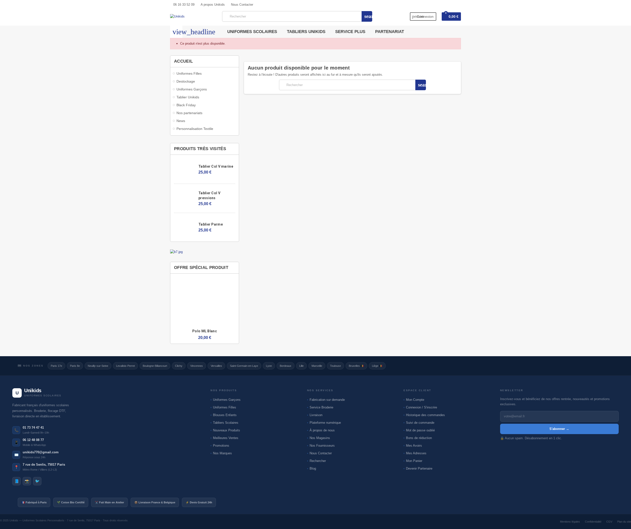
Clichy (178, 365)
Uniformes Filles (224, 407)
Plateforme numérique (325, 422)
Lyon (269, 365)
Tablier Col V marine (215, 166)
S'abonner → (559, 429)
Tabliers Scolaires (225, 422)
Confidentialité (593, 521)
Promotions (221, 445)
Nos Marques (222, 453)
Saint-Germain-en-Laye (244, 365)
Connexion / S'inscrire (421, 407)
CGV (609, 521)
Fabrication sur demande (327, 400)
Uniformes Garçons (227, 400)
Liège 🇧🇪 (377, 365)
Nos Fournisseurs (322, 445)
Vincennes (196, 365)
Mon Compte (415, 400)
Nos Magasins (320, 438)
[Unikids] (177, 16)
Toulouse (335, 365)
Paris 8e (75, 365)
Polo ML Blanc (204, 331)
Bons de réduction (419, 438)
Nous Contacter (321, 453)
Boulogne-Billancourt (155, 365)
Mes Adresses (416, 453)
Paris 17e (56, 365)
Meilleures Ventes (225, 438)
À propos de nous (322, 430)
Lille (301, 365)
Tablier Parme (210, 224)
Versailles (216, 365)
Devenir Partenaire (419, 468)
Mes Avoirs (414, 445)
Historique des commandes (425, 415)
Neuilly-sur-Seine (98, 365)
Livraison (316, 415)
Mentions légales (570, 521)
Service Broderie (321, 407)
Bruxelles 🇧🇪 (356, 365)
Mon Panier (414, 461)
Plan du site (624, 521)
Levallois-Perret (125, 365)
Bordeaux (285, 365)
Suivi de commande (420, 422)
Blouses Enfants (225, 415)
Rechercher (318, 461)
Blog (313, 468)
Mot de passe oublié (420, 430)
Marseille (317, 365)
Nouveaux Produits (226, 430)
